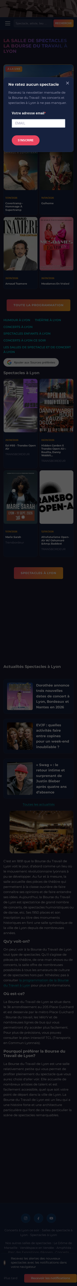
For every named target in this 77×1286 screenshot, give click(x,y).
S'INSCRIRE (26, 140)
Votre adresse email (28, 113)
